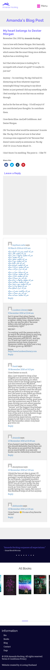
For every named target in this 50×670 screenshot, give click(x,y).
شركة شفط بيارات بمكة (17, 286)
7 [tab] (31, 555)
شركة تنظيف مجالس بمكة (18, 282)
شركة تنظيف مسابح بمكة (18, 265)
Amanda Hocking (10, 7)
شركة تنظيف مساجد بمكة (18, 295)
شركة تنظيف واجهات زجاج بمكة (20, 280)
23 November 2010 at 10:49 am (21, 441)
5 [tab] (26, 555)
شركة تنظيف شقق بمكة (17, 259)
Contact (7, 647)
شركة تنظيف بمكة (15, 257)
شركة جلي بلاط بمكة (16, 263)
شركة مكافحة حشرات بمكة (19, 291)
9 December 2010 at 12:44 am (21, 313)
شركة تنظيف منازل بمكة (18, 276)
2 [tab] (19, 555)
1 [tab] (16, 555)
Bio (5, 635)
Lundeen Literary (20, 310)
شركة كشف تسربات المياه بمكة (20, 251)
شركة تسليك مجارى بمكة (18, 272)
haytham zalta (18, 245)
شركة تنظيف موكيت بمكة (18, 274)
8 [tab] (33, 555)
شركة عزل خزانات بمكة (17, 269)
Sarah (15, 366)
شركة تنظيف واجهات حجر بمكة (20, 255)
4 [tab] (24, 555)
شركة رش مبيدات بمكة (17, 278)
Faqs (6, 650)
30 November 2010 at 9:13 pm (21, 369)
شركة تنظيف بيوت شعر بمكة (19, 284)
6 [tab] (28, 555)
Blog (6, 643)
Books (6, 639)
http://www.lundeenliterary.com (22, 351)
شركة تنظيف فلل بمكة (17, 253)
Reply (10, 298)
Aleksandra (17, 506)
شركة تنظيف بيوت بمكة (17, 261)
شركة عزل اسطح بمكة (17, 288)
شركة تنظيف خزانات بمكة (18, 267)
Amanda (16, 438)
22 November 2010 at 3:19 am (21, 470)
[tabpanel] (25, 549)
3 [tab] (21, 555)
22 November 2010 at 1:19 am (20, 509)
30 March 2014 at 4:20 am (19, 248)
